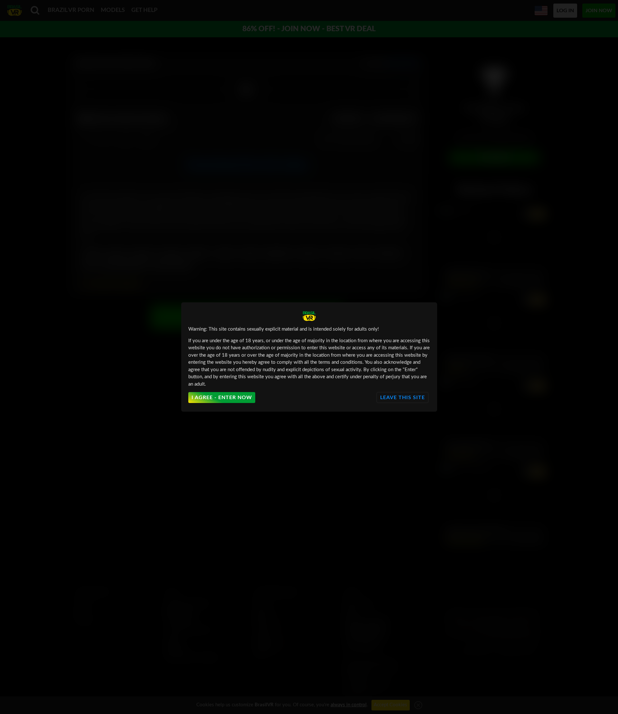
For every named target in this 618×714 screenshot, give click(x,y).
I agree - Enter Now (222, 397)
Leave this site (402, 397)
